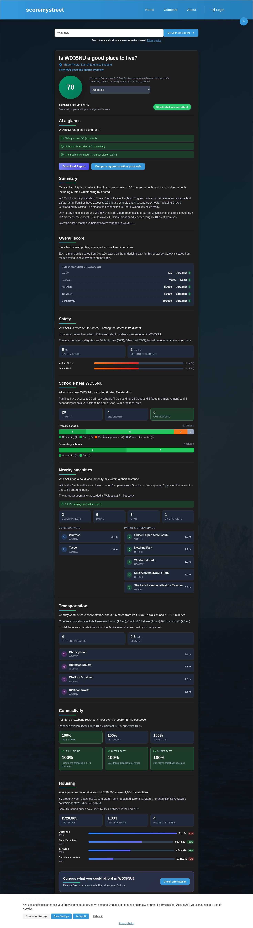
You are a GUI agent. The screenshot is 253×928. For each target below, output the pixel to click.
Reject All (98, 916)
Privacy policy (154, 40)
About (191, 10)
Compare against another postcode (118, 166)
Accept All (81, 916)
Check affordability (175, 881)
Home (149, 10)
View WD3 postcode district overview (81, 69)
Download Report (74, 166)
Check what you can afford (172, 107)
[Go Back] (244, 21)
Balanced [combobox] (98, 89)
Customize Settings (36, 916)
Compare (171, 10)
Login (220, 10)
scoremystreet (45, 10)
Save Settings (61, 916)
